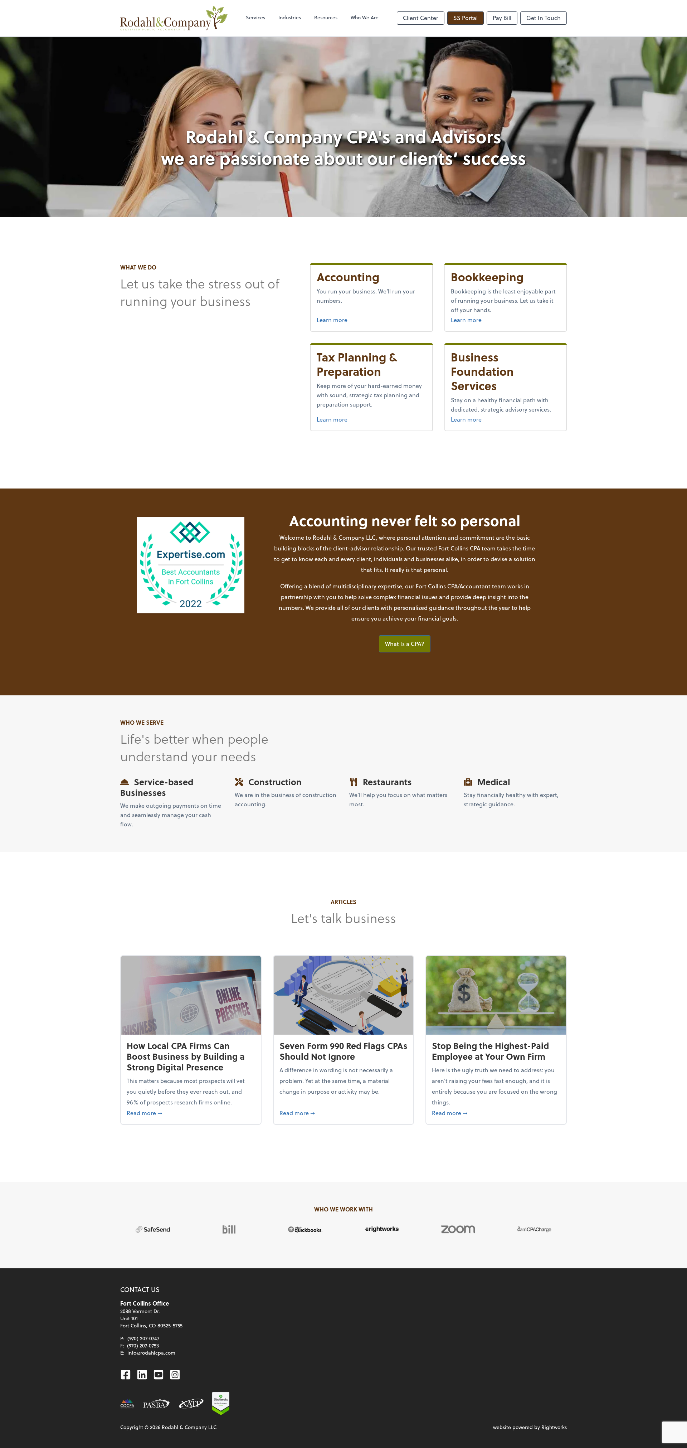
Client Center (420, 18)
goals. (450, 618)
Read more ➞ (191, 1112)
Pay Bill (502, 18)
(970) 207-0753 (143, 1345)
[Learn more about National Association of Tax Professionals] (191, 1404)
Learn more (332, 320)
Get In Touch (543, 18)
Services (255, 17)
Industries (289, 17)
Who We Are (365, 17)
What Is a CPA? (404, 644)
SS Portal (465, 18)
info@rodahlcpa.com (151, 1352)
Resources (325, 17)
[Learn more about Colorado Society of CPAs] (127, 1404)
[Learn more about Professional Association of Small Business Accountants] (156, 1404)
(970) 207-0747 (143, 1338)
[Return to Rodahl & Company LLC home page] (174, 18)
